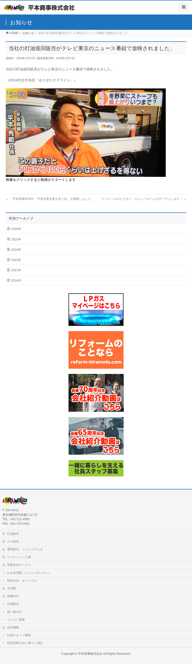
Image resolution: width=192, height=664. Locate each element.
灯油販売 (13, 534)
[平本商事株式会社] (40, 9)
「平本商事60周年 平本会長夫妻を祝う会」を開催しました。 (50, 199)
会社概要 (13, 627)
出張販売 (13, 604)
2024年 (16, 249)
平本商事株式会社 (90, 653)
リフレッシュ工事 (19, 557)
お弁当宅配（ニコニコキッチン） (29, 573)
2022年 (16, 260)
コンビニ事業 (16, 619)
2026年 (16, 229)
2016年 (16, 280)
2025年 (16, 239)
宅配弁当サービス (19, 565)
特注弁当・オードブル (22, 580)
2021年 (16, 270)
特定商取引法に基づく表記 (25, 643)
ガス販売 (13, 541)
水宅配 (11, 588)
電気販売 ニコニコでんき (25, 549)
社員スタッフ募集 (19, 635)
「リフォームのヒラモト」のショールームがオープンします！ (142, 199)
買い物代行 (14, 612)
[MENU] (183, 7)
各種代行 (13, 596)
